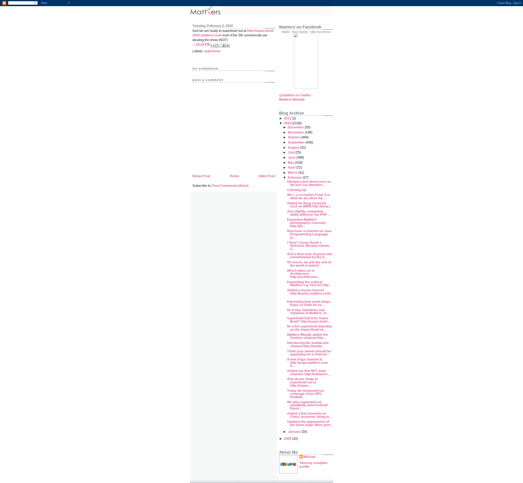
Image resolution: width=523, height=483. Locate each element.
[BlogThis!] (216, 46)
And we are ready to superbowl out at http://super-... (302, 382)
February (295, 177)
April (292, 167)
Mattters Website (292, 99)
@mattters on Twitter (295, 95)
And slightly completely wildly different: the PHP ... (308, 213)
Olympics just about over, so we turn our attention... (309, 183)
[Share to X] (220, 46)
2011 (288, 118)
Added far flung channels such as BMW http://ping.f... (309, 204)
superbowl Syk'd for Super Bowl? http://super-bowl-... (308, 319)
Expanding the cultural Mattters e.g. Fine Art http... (309, 283)
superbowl (212, 51)
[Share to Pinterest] (228, 46)
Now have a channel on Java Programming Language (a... (309, 234)
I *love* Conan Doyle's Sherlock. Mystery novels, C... (308, 246)
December (296, 127)
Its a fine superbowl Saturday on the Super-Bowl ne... (309, 328)
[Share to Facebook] (224, 46)
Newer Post (201, 176)
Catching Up (296, 190)
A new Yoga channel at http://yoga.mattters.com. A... (308, 362)
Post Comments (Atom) (230, 185)
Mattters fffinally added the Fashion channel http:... (307, 336)
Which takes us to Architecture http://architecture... (303, 274)
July (291, 152)
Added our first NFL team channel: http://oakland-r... (308, 372)
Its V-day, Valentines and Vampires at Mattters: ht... (308, 311)
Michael (309, 457)
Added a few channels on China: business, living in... (309, 415)
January (294, 431)
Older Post (267, 176)
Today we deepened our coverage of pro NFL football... (305, 394)
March (293, 172)
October (294, 137)
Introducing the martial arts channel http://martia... (308, 344)
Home (234, 176)
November (296, 132)
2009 (288, 438)
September (297, 142)
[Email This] (212, 46)
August (294, 147)
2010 (288, 123)
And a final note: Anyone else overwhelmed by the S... (309, 255)
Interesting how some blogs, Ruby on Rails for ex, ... (309, 303)
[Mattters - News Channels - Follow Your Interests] (306, 87)
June (292, 157)
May (291, 162)
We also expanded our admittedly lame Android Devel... (307, 405)
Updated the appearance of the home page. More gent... (310, 423)
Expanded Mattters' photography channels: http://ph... (306, 223)
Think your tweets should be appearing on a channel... (309, 352)
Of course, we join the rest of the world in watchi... (309, 263)
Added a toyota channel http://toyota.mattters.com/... (309, 293)
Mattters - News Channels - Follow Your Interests (306, 32)
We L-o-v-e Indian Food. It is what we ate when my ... (308, 196)
